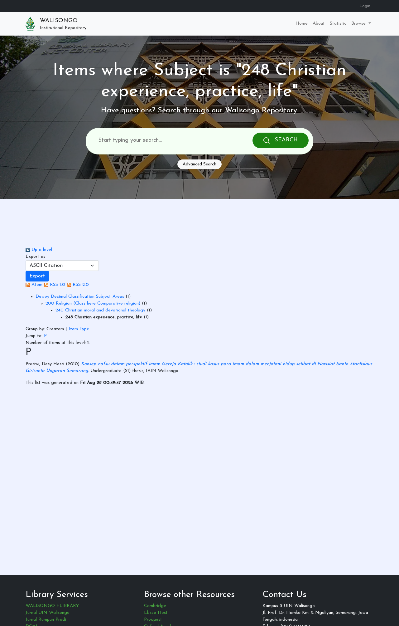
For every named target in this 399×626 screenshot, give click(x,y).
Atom (36, 284)
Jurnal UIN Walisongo (48, 612)
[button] (37, 276)
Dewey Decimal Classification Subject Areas (80, 296)
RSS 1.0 (56, 284)
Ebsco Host (156, 612)
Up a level (41, 249)
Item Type (79, 329)
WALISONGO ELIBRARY (52, 606)
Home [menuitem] (302, 23)
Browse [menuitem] (359, 23)
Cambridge (155, 606)
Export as (35, 256)
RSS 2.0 (80, 284)
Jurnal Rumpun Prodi (46, 619)
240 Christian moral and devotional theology (100, 310)
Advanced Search (199, 164)
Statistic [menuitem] (338, 23)
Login (364, 6)
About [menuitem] (319, 23)
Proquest (153, 619)
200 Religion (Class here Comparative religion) (93, 303)
